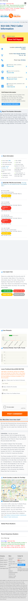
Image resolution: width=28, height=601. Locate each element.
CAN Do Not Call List (13, 568)
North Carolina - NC (5, 167)
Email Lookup (3, 564)
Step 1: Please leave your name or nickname (14, 380)
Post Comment (14, 413)
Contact (20, 558)
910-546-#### (15, 22)
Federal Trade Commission (11, 517)
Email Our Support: (21, 561)
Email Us (21, 565)
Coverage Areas (4, 568)
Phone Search (3, 562)
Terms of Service (11, 558)
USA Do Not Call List (13, 564)
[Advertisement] (14, 139)
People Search (4, 560)
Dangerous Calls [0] (19, 291)
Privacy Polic (12, 561)
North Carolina (4, 22)
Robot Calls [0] (7, 294)
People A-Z (3, 566)
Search (2, 558)
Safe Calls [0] (7, 291)
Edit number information (11, 104)
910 (10, 22)
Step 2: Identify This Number (10, 386)
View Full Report (15, 39)
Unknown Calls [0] (19, 294)
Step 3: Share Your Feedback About (11, 393)
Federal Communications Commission (16, 515)
